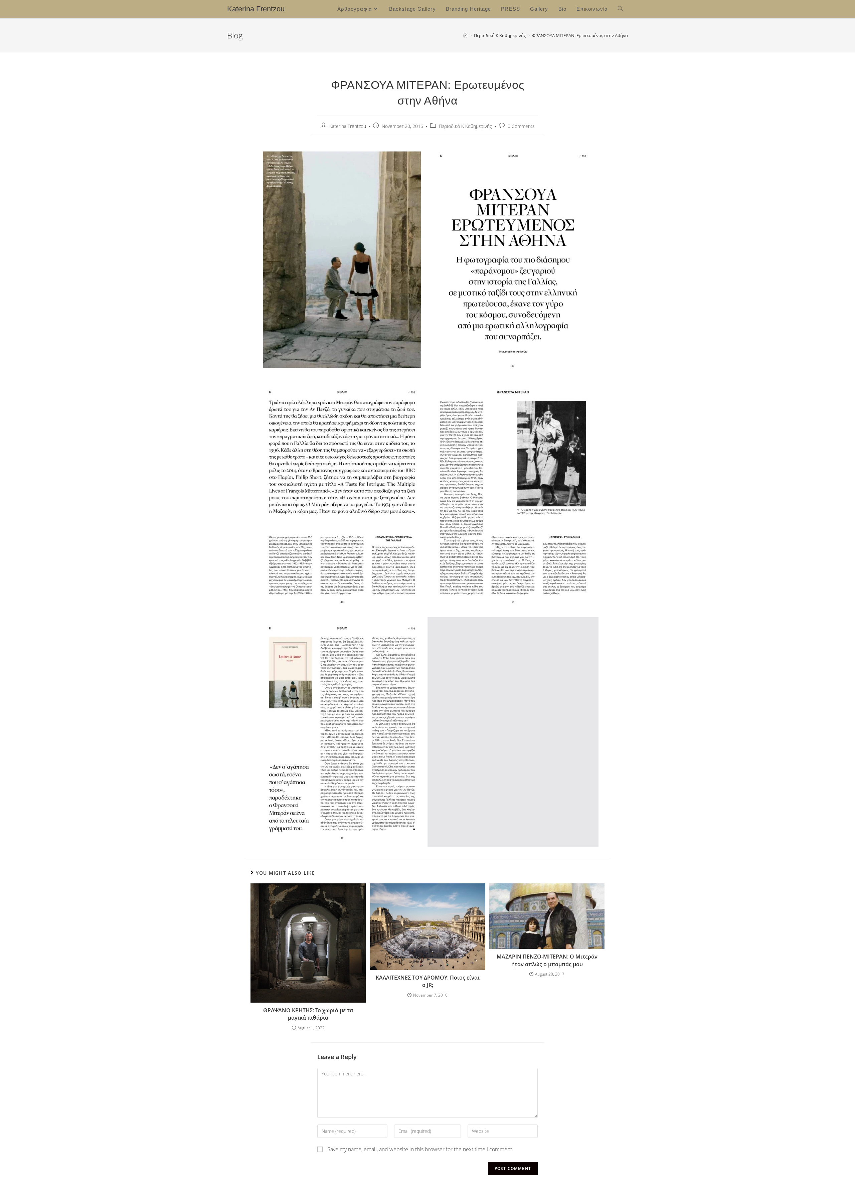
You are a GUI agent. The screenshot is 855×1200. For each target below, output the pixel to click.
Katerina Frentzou (256, 9)
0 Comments (521, 126)
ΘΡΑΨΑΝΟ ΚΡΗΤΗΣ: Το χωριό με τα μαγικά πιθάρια (308, 1014)
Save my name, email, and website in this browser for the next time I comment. (420, 1149)
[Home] (465, 35)
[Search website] (620, 9)
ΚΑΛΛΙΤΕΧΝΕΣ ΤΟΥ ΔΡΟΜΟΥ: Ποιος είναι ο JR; (428, 981)
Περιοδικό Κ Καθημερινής (465, 126)
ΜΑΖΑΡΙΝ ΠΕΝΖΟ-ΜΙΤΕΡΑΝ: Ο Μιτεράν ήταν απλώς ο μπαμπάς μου (547, 960)
